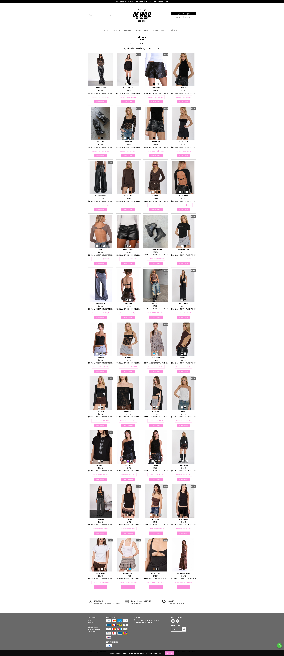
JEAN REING (100, 519)
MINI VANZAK (183, 519)
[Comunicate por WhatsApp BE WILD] (279, 645)
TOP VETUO (183, 88)
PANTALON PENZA (100, 195)
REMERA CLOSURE (100, 573)
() (185, 14)
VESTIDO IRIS (128, 195)
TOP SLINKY (155, 519)
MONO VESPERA (128, 88)
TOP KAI (155, 465)
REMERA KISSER (101, 465)
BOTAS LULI (100, 142)
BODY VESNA (183, 357)
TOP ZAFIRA (128, 519)
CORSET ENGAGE (101, 87)
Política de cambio (142, 30)
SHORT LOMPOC (128, 249)
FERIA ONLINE (116, 30)
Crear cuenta (179, 17)
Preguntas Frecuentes (159, 30)
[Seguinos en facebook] (177, 621)
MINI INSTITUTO (128, 573)
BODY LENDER (183, 195)
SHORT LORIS (156, 142)
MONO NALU (156, 357)
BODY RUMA (128, 142)
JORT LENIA (155, 303)
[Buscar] (110, 15)
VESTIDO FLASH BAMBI (183, 573)
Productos (127, 30)
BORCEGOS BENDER (156, 249)
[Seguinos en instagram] (173, 621)
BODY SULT (128, 465)
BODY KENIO (128, 411)
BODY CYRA (128, 303)
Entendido (169, 653)
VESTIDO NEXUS (183, 303)
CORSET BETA (128, 357)
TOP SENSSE (100, 411)
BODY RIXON (101, 249)
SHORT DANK (156, 88)
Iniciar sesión (188, 17)
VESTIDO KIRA (183, 142)
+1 (157, 84)
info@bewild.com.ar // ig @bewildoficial (148, 620)
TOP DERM (100, 357)
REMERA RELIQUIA (183, 249)
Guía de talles (175, 30)
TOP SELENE (156, 411)
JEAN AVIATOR (100, 303)
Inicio (106, 30)
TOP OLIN (183, 411)
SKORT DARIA (183, 465)
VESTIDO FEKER (156, 573)
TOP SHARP (155, 195)
